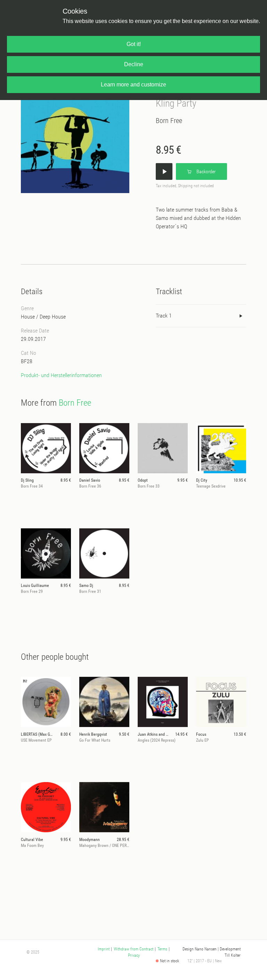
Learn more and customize (133, 84)
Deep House (53, 316)
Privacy (134, 955)
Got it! (134, 44)
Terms (162, 949)
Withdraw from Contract (133, 949)
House (28, 316)
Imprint (104, 949)
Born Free (169, 120)
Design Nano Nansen (200, 949)
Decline (133, 64)
